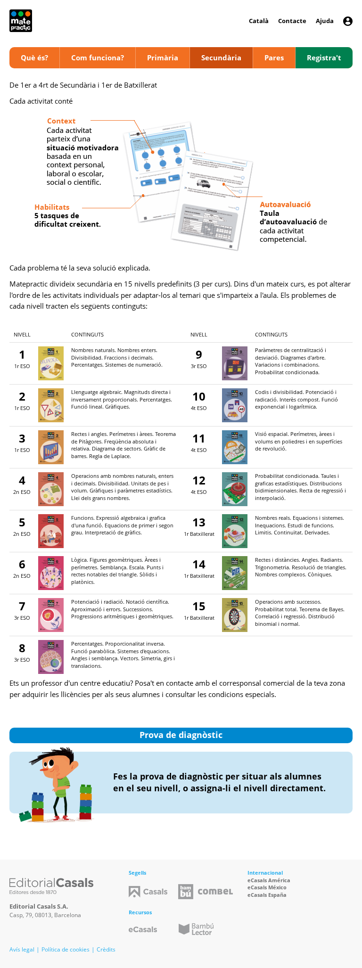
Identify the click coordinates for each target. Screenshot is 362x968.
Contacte (292, 20)
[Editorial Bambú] (185, 891)
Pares (274, 57)
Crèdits (106, 949)
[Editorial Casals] (51, 886)
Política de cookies (65, 949)
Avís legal (21, 949)
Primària (162, 57)
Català (259, 20)
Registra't (324, 57)
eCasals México (267, 887)
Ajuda (325, 20)
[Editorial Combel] (215, 891)
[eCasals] (143, 929)
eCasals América (268, 880)
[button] (348, 21)
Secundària (221, 57)
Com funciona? (97, 57)
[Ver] (51, 362)
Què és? (34, 57)
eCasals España (267, 894)
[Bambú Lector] (196, 929)
